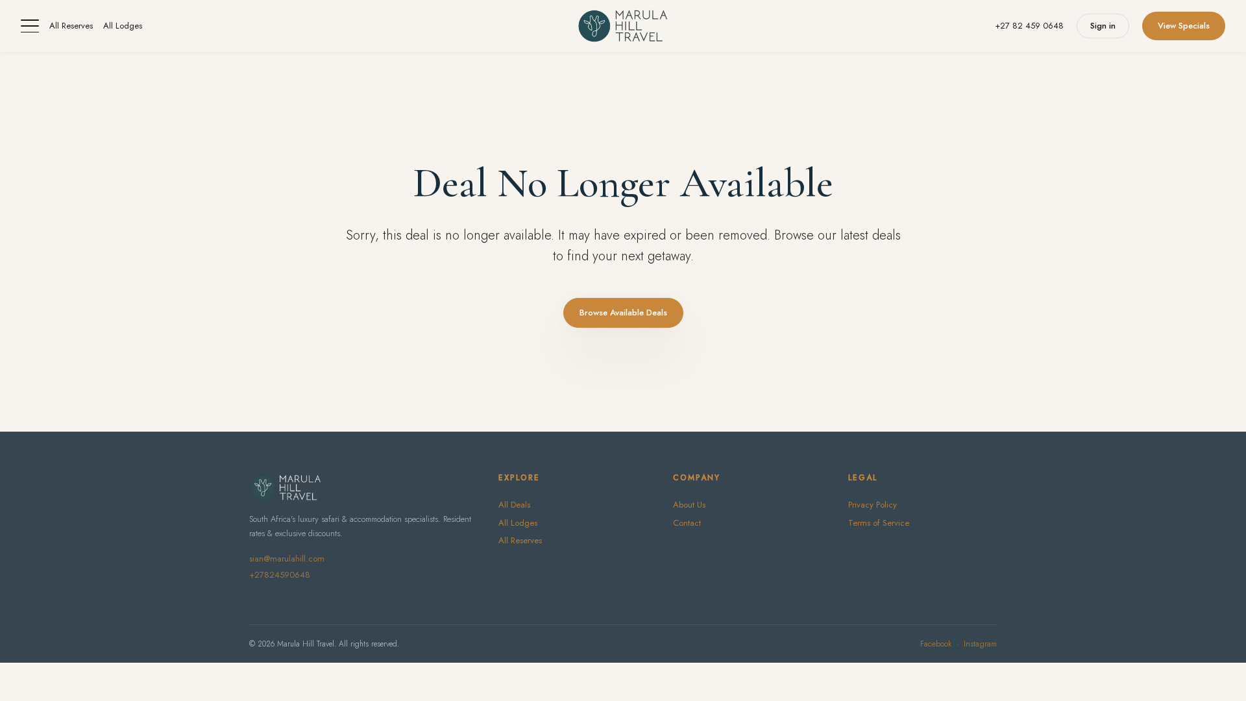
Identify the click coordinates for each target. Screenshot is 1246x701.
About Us (689, 504)
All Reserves (71, 25)
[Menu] (30, 25)
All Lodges (122, 25)
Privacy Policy (872, 504)
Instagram (980, 644)
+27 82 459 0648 (1029, 25)
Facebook (935, 644)
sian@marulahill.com (286, 558)
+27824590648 (279, 575)
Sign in (1103, 25)
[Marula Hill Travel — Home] (622, 26)
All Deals (514, 504)
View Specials (1184, 25)
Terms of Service (878, 523)
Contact (687, 523)
